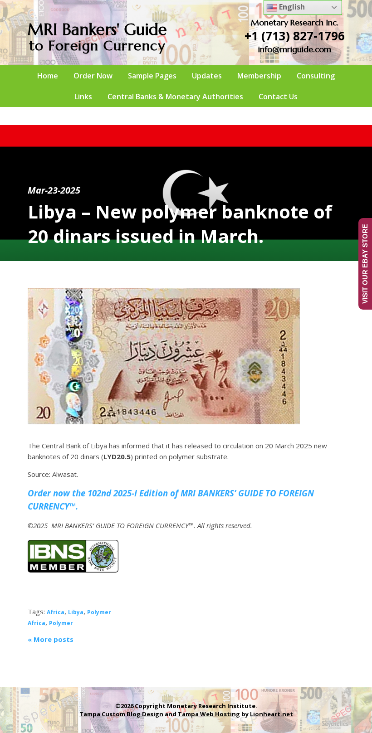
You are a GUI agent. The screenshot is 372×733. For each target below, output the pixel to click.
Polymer (99, 612)
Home (47, 76)
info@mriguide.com (294, 49)
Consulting (316, 76)
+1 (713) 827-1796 (295, 36)
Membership (259, 76)
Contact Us (278, 97)
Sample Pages (152, 76)
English (291, 7)
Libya (75, 612)
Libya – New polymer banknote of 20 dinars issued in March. (180, 223)
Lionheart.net (271, 714)
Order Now (93, 76)
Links (83, 97)
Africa (55, 612)
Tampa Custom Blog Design (121, 714)
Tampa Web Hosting (209, 714)
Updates (207, 76)
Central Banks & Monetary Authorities (175, 97)
